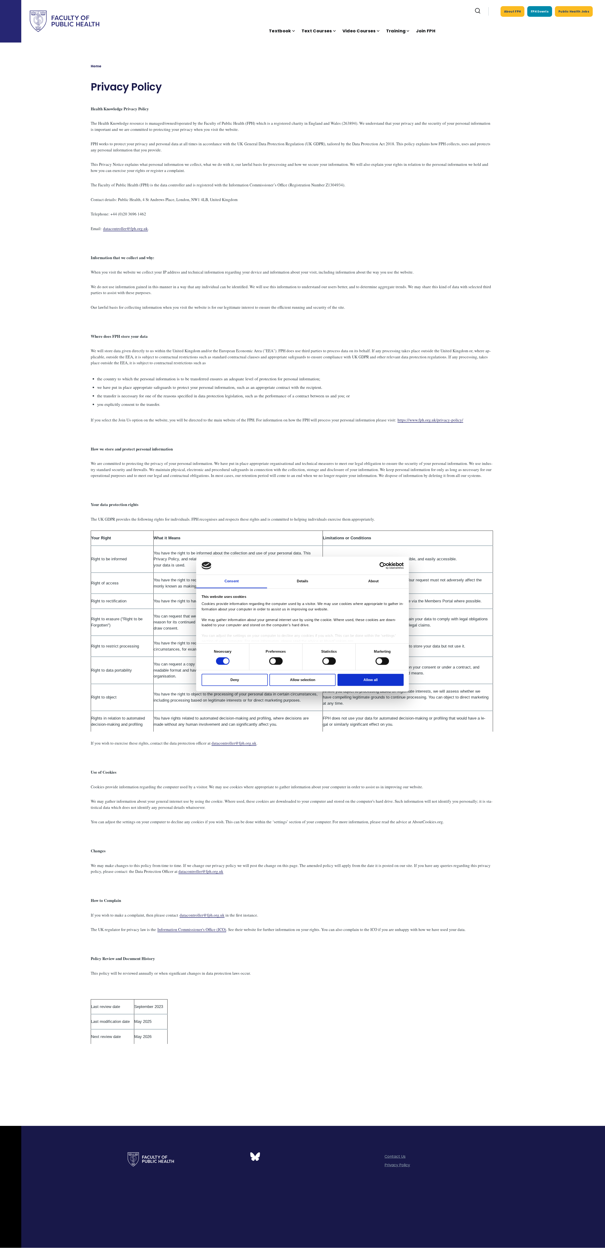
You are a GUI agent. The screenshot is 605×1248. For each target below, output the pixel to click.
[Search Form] (477, 11)
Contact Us (395, 1156)
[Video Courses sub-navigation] (381, 31)
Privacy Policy (397, 1165)
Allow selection (302, 680)
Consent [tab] (232, 581)
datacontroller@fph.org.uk (125, 228)
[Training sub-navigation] (411, 31)
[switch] (276, 661)
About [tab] (373, 581)
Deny (234, 680)
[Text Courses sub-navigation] (337, 31)
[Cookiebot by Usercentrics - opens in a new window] (383, 565)
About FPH (512, 11)
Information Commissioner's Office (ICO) (191, 929)
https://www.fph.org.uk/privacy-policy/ (430, 420)
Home (96, 66)
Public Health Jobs (573, 11)
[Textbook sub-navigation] (296, 31)
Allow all (370, 680)
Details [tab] (302, 581)
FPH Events (540, 11)
